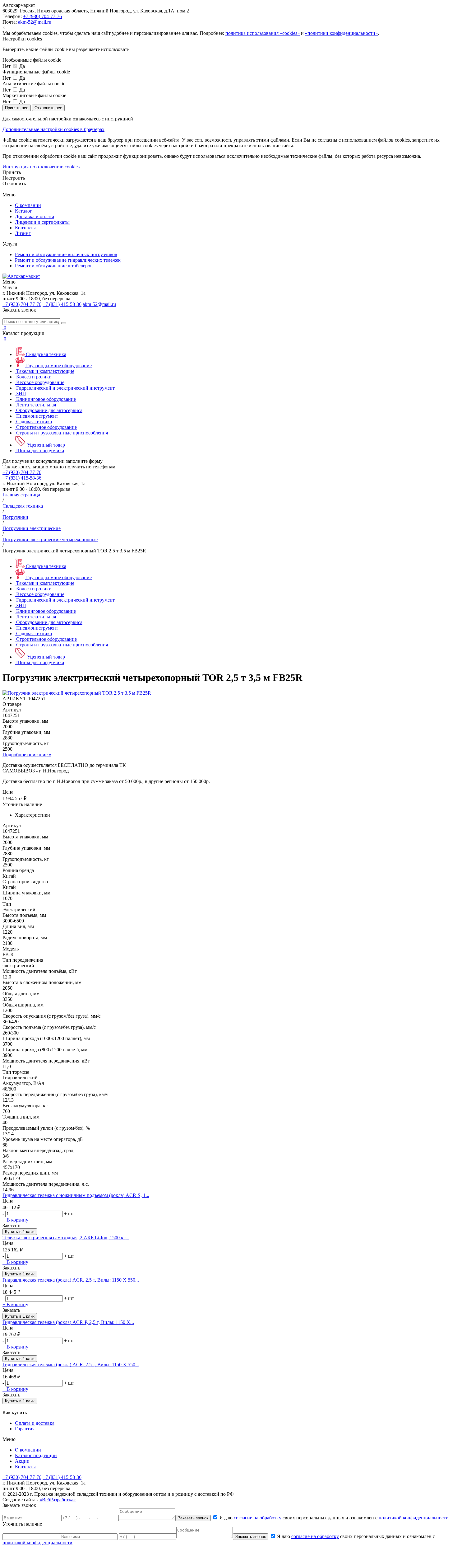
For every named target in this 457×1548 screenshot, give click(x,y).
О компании (28, 205)
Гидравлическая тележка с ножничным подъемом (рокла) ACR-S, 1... (75, 1195)
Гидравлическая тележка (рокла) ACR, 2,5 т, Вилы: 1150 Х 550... (70, 1280)
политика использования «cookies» (262, 33)
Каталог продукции (36, 1455)
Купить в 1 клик (20, 1231)
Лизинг (23, 233)
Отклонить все (48, 108)
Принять (11, 172)
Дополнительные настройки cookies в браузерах (53, 129)
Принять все (16, 108)
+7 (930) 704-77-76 (42, 16)
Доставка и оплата (34, 216)
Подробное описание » (26, 754)
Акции (22, 1461)
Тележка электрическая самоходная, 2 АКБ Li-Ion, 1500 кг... (65, 1237)
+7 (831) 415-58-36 (62, 304)
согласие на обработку (257, 1517)
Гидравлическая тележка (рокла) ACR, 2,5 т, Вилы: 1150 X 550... (70, 1364)
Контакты (25, 227)
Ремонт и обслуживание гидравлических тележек (68, 260)
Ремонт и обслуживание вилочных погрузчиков (66, 254)
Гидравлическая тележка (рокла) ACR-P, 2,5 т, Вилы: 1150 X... (68, 1322)
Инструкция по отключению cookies (41, 166)
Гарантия (25, 1428)
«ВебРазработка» (57, 1499)
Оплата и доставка (34, 1423)
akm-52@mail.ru (34, 22)
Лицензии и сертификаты (42, 222)
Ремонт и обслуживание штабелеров (54, 265)
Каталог (23, 210)
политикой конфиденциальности (414, 1517)
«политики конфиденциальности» (341, 33)
